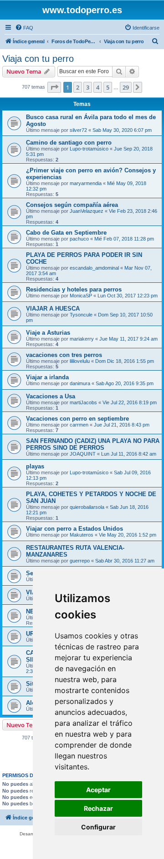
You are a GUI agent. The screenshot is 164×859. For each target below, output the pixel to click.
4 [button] (97, 87)
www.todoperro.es (82, 10)
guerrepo (80, 560)
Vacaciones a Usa (50, 396)
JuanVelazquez (86, 211)
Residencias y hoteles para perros (74, 289)
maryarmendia (86, 183)
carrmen (79, 424)
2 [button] (77, 87)
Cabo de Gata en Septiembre (66, 232)
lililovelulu (80, 361)
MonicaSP (81, 295)
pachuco (79, 238)
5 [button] (107, 87)
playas (35, 466)
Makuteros (81, 535)
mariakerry (82, 339)
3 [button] (87, 87)
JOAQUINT (83, 454)
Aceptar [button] (98, 790)
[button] (54, 87)
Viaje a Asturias (48, 332)
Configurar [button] (98, 827)
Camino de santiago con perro (69, 142)
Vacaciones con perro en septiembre (77, 418)
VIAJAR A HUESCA (53, 308)
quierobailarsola (87, 507)
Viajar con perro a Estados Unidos (74, 528)
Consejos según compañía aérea (72, 204)
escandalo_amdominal (94, 268)
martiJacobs (83, 402)
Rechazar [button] (98, 808)
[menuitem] (24, 27)
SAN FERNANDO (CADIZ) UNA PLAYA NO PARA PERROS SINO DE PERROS (92, 444)
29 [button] (126, 87)
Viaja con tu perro (38, 59)
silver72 (78, 130)
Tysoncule (81, 314)
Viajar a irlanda (47, 377)
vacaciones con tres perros (64, 355)
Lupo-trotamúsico (89, 148)
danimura (80, 383)
